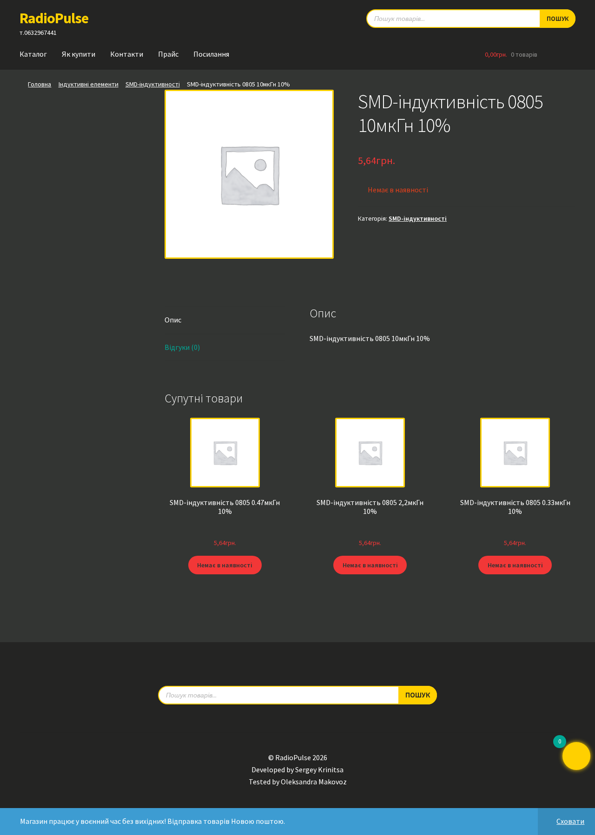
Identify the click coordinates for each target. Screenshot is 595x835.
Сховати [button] (570, 821)
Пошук (558, 18)
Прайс (168, 54)
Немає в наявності (224, 565)
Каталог (33, 54)
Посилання (211, 54)
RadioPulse (54, 18)
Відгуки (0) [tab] (182, 347)
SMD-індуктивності (153, 84)
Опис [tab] (173, 319)
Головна (39, 84)
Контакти (126, 54)
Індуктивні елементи (89, 84)
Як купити (78, 54)
